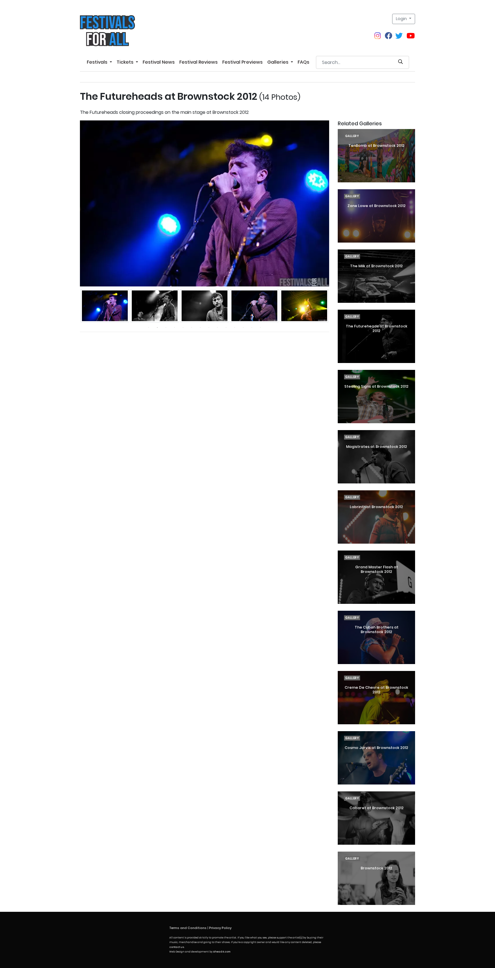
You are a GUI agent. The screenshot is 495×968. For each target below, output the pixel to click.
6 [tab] (192, 327)
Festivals (98, 62)
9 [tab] (217, 327)
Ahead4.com (221, 951)
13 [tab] (252, 327)
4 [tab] (174, 327)
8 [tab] (209, 327)
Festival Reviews (198, 62)
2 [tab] (157, 327)
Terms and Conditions (188, 928)
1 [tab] (149, 327)
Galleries (278, 62)
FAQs (303, 62)
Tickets (126, 62)
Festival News (159, 62)
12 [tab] (243, 327)
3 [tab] (166, 327)
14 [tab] (260, 327)
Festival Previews (242, 62)
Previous (75, 306)
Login (402, 19)
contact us (176, 947)
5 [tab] (183, 327)
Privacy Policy (220, 928)
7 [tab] (200, 327)
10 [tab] (226, 327)
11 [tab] (234, 327)
